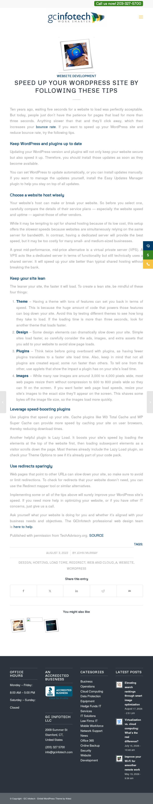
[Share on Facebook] (23, 591)
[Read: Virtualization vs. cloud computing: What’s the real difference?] (119, 721)
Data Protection (90, 696)
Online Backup (90, 745)
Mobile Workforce (91, 726)
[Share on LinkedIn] (76, 591)
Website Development (76, 76)
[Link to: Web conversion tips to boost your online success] (18, 626)
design (25, 562)
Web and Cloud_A (102, 562)
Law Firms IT (89, 721)
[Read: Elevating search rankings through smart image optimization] (119, 684)
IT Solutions (88, 716)
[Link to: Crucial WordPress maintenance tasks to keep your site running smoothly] (35, 626)
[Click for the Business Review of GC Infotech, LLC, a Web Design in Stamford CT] (59, 699)
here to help (23, 526)
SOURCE (96, 535)
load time (59, 562)
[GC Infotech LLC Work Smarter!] (76, 17)
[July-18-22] (76, 55)
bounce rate (46, 126)
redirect (77, 562)
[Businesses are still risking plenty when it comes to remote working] (3, 402)
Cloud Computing (91, 691)
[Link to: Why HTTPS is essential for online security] (51, 626)
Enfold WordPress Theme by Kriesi (54, 798)
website (126, 562)
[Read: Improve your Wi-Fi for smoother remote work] (119, 758)
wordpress (76, 568)
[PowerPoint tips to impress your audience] (150, 402)
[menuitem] (141, 17)
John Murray (87, 552)
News (84, 735)
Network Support (91, 731)
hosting (40, 562)
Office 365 (87, 740)
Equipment (87, 701)
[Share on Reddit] (103, 591)
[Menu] (141, 17)
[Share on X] (50, 591)
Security (85, 750)
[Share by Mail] (130, 591)
